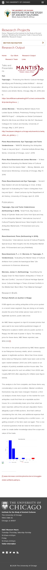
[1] (10, 341)
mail (3, 553)
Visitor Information (9, 544)
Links (24, 59)
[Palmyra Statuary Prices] (21, 463)
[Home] (23, 14)
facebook (7, 553)
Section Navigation (23, 43)
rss (18, 553)
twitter (10, 553)
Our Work (14, 56)
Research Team (12, 59)
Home (4, 33)
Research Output (29, 56)
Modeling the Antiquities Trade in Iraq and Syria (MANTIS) (22, 36)
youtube (14, 553)
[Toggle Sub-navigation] (42, 2)
